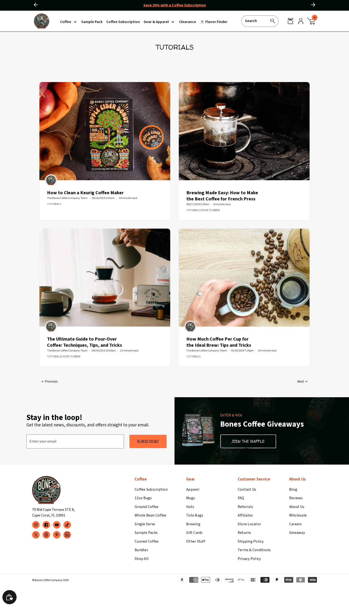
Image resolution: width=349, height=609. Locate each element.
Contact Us (247, 489)
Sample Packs (146, 532)
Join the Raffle (248, 441)
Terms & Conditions (254, 550)
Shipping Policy (251, 541)
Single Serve (145, 524)
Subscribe (148, 441)
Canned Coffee (147, 541)
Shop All (142, 558)
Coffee (65, 21)
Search (251, 21)
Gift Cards (194, 532)
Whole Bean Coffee (150, 515)
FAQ (241, 498)
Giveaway (297, 532)
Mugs (190, 498)
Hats (190, 506)
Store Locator (249, 524)
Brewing (193, 524)
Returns (244, 532)
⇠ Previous (50, 381)
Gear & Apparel (156, 21)
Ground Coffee (146, 506)
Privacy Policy (249, 558)
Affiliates (245, 515)
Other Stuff (195, 541)
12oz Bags (143, 498)
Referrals (245, 506)
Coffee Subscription (151, 489)
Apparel (192, 489)
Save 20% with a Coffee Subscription (174, 5)
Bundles (141, 550)
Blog (293, 489)
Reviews (296, 498)
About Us (296, 506)
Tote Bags (194, 515)
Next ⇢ (302, 381)
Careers (295, 524)
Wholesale (298, 515)
